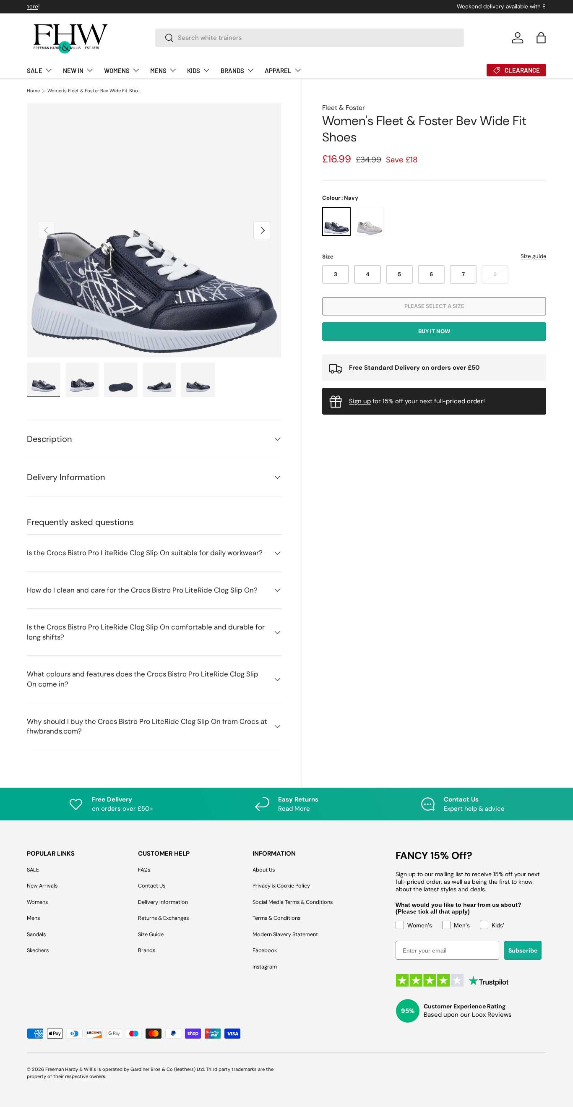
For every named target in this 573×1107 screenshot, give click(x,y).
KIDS (193, 70)
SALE (34, 70)
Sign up (360, 401)
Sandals (36, 934)
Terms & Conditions (276, 918)
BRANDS (232, 70)
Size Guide (151, 934)
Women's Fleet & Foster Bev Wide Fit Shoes (94, 91)
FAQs (144, 869)
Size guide (533, 256)
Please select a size (434, 306)
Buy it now (434, 331)
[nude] (369, 222)
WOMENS (117, 70)
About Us (264, 869)
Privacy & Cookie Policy (281, 885)
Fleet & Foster (343, 107)
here (328, 6)
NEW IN (73, 70)
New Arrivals (42, 885)
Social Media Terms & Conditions (293, 902)
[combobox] (309, 38)
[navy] (336, 222)
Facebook (265, 950)
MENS (158, 70)
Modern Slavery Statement (285, 934)
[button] (541, 38)
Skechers (38, 950)
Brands (146, 950)
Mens (33, 918)
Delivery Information (163, 902)
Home (33, 91)
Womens (37, 902)
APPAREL (278, 70)
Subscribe (522, 950)
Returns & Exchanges (163, 918)
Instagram (265, 966)
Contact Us (151, 885)
